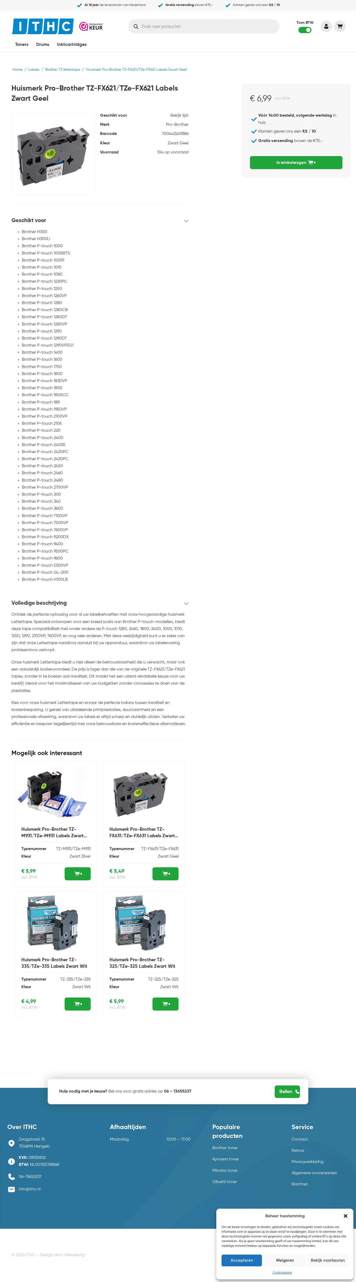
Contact (300, 1139)
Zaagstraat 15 (32, 1139)
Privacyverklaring (307, 1162)
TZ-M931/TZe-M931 (73, 849)
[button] (345, 1216)
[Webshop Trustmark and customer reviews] (91, 25)
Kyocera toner (225, 1159)
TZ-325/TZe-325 (163, 979)
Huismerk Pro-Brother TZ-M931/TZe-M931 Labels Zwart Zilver (52, 836)
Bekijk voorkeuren (328, 1260)
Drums (42, 45)
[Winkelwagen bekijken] (340, 26)
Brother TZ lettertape (62, 70)
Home (17, 70)
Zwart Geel (178, 143)
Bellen (285, 1091)
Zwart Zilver (80, 856)
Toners (21, 45)
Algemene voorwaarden (314, 1173)
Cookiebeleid (282, 1272)
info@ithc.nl (29, 1189)
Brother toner (225, 1148)
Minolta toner (225, 1171)
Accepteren (242, 1260)
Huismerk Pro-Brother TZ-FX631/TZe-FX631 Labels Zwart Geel (142, 836)
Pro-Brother (177, 125)
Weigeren (285, 1260)
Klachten (300, 1184)
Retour (298, 1151)
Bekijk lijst (179, 116)
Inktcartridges (72, 45)
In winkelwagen (291, 162)
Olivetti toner (224, 1182)
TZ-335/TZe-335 (75, 979)
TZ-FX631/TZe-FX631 (160, 849)
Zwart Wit (81, 987)
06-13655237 (30, 1177)
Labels (33, 70)
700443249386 (175, 134)
